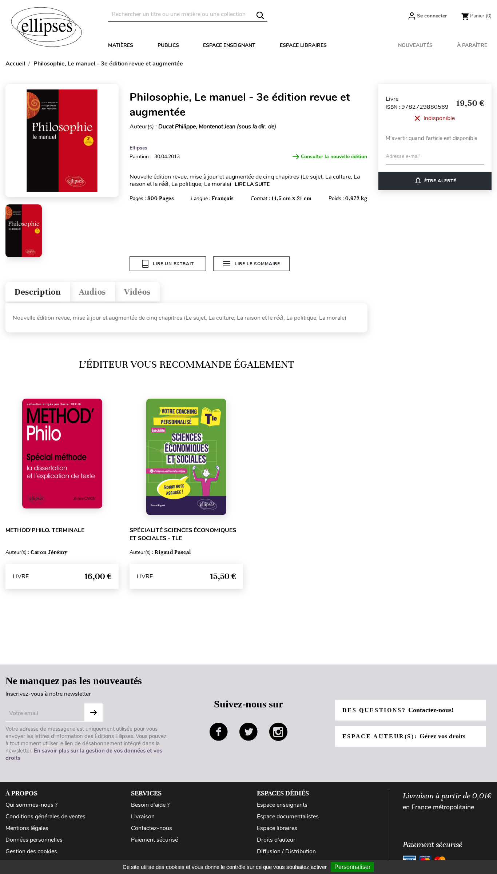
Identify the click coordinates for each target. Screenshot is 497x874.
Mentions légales (26, 828)
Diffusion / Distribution (286, 851)
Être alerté (435, 180)
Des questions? (398, 710)
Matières (120, 45)
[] (260, 15)
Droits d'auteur (276, 840)
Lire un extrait (173, 264)
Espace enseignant (229, 45)
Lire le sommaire (257, 264)
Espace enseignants (282, 805)
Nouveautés (415, 45)
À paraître (472, 45)
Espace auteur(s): (403, 736)
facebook (219, 732)
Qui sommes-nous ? (31, 805)
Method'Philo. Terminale (44, 530)
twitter (248, 732)
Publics (168, 45)
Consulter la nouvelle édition (334, 156)
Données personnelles (34, 840)
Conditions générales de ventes (45, 817)
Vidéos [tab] (137, 292)
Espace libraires (303, 45)
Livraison (143, 817)
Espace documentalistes (288, 817)
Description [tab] (38, 292)
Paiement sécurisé (154, 840)
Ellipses (138, 147)
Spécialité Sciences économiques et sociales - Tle (183, 534)
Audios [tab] (92, 292)
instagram (278, 732)
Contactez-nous (151, 828)
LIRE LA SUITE (252, 184)
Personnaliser (352, 867)
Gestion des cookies (31, 851)
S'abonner (93, 712)
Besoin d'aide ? (150, 805)
